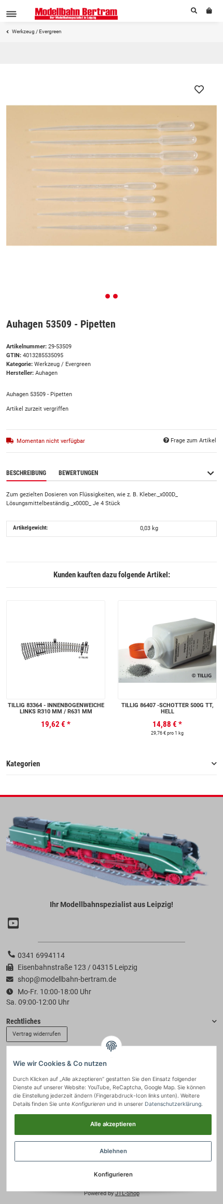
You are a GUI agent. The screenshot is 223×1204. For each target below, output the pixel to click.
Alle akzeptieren (113, 1124)
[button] (194, 11)
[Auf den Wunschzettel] (199, 89)
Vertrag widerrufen (36, 1034)
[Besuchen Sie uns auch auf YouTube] (14, 923)
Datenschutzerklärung (173, 1104)
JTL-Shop (127, 1193)
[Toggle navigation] (11, 14)
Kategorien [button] (23, 763)
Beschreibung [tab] (26, 473)
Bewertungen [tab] (78, 473)
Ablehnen (113, 1151)
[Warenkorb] (209, 11)
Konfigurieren (113, 1174)
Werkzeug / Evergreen (62, 364)
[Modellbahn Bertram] (76, 13)
